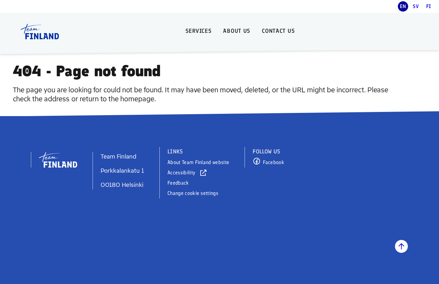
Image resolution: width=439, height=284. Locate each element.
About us (236, 30)
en (403, 6)
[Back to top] (401, 246)
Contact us (278, 30)
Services (198, 30)
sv (416, 6)
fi (428, 6)
